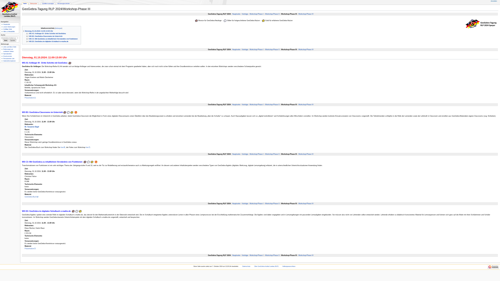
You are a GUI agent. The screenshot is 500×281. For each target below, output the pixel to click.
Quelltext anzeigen (48, 3)
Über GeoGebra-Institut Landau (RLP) (266, 266)
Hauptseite (236, 14)
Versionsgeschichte (63, 3)
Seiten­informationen (9, 61)
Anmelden (494, 1)
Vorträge (245, 14)
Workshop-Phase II (272, 14)
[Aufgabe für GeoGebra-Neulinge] (196, 21)
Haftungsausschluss (288, 266)
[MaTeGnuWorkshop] (75, 112)
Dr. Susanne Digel (32, 127)
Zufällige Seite (7, 29)
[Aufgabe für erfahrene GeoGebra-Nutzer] (263, 21)
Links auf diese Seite (9, 47)
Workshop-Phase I (257, 14)
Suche (3, 35)
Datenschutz (246, 266)
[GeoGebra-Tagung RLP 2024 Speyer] (482, 24)
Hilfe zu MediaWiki (9, 31)
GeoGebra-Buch (31, 197)
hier (62, 147)
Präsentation (29, 98)
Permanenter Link (8, 58)
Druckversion (7, 56)
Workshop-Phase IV (306, 14)
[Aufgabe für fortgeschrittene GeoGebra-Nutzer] (225, 21)
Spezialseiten (7, 54)
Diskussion (33, 3)
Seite (25, 3)
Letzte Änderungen (9, 27)
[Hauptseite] (10, 10)
